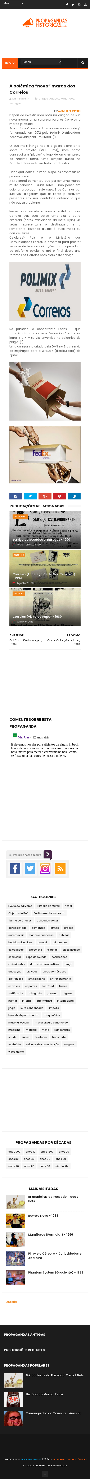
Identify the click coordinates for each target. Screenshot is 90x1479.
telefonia (41, 1037)
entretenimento (60, 979)
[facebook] (67, 4)
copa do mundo (36, 957)
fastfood (48, 986)
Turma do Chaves (20, 920)
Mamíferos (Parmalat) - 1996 (50, 1234)
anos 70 (13, 1166)
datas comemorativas (44, 964)
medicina (14, 1030)
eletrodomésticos (54, 971)
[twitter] (73, 4)
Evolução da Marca (20, 906)
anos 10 (30, 1151)
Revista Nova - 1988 (43, 1216)
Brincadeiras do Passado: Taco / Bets (55, 1375)
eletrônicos (15, 979)
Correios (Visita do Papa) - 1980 (37, 617)
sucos (26, 1037)
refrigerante (62, 1030)
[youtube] (85, 4)
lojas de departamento (23, 1015)
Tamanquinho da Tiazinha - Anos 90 (53, 1413)
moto (45, 1030)
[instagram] (79, 4)
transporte (59, 1037)
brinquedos (60, 942)
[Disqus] (45, 782)
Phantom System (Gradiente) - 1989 (55, 1272)
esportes (31, 986)
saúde (12, 1037)
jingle (11, 1008)
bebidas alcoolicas (20, 942)
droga (68, 964)
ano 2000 (14, 1151)
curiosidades (16, 964)
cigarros (52, 949)
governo (52, 993)
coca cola (14, 957)
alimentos (38, 928)
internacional (65, 1000)
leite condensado (32, 1008)
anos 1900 (20, 516)
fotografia (35, 993)
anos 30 (13, 1159)
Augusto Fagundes (61, 98)
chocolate (35, 949)
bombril (43, 942)
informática (44, 1000)
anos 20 (64, 1151)
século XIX (61, 1166)
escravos (14, 986)
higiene (67, 993)
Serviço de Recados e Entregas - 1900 (41, 540)
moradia (31, 1030)
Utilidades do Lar (47, 920)
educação (14, 971)
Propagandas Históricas (70, 1459)
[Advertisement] (45, 682)
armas (54, 928)
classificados (71, 949)
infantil (26, 1000)
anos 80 (19, 593)
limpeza (54, 1008)
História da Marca (48, 906)
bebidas (64, 935)
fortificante (15, 993)
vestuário (14, 1044)
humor (12, 1000)
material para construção (51, 1022)
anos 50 (45, 1159)
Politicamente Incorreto (49, 913)
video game (16, 1051)
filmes (63, 986)
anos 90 (19, 555)
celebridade (16, 949)
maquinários (52, 1015)
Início (10, 63)
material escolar (19, 1022)
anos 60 (60, 1159)
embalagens (36, 979)
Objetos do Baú (18, 913)
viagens (69, 1044)
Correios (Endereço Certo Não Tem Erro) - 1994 (44, 576)
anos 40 (29, 1159)
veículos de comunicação (42, 1044)
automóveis (16, 935)
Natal (68, 906)
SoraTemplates (31, 1459)
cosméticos (59, 957)
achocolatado (17, 928)
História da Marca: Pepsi (44, 1394)
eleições (32, 971)
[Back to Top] (45, 1474)
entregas (15, 103)
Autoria (11, 1302)
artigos (43, 98)
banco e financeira (42, 935)
